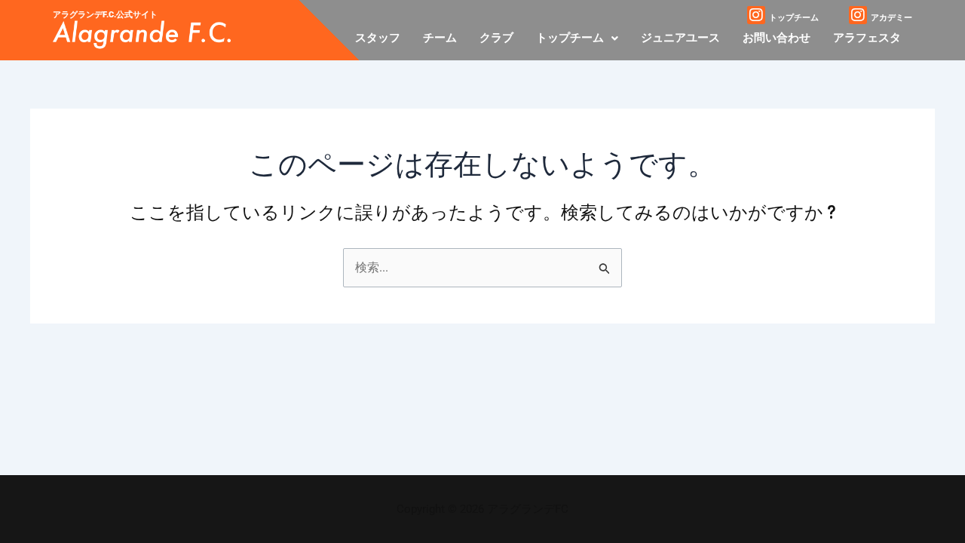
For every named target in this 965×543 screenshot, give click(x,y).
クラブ (496, 37)
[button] (577, 38)
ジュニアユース (680, 37)
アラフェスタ (867, 37)
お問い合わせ (776, 37)
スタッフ (377, 37)
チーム (440, 37)
